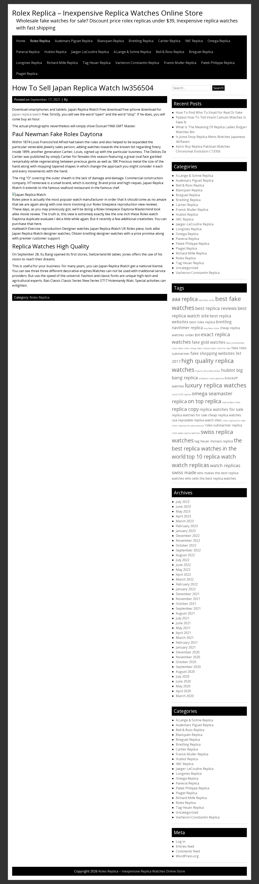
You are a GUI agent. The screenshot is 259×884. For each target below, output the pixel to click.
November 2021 (188, 599)
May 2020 (183, 686)
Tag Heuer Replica (96, 62)
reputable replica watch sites (200, 420)
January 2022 (186, 589)
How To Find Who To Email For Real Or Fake (209, 112)
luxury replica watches (215, 385)
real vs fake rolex (231, 402)
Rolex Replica (40, 41)
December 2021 (188, 594)
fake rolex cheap (187, 348)
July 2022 (182, 560)
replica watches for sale (221, 409)
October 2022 (186, 545)
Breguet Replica (201, 52)
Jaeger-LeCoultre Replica (90, 52)
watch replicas (190, 465)
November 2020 (188, 657)
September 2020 (188, 667)
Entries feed (185, 846)
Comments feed (188, 851)
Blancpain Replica (110, 41)
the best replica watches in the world (207, 448)
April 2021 (183, 633)
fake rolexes (203, 348)
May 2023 (183, 511)
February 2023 (187, 526)
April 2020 (183, 691)
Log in (180, 841)
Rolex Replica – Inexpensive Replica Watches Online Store (107, 13)
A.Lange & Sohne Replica (132, 52)
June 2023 (183, 506)
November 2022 (188, 540)
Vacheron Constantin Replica (137, 62)
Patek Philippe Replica (218, 62)
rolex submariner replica (223, 425)
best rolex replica (202, 322)
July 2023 (182, 501)
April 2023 (183, 516)
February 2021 (187, 642)
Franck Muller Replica (180, 62)
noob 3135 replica (181, 394)
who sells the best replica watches (210, 478)
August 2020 (185, 671)
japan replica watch (26, 114)
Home (20, 41)
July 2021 (182, 618)
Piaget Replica (26, 73)
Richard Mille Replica (62, 62)
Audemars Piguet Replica (73, 41)
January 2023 (186, 531)
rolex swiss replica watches (186, 433)
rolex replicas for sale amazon (188, 425)
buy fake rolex (211, 328)
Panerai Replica (27, 52)
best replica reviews (216, 308)
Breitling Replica (141, 41)
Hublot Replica (55, 52)
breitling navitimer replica (201, 324)
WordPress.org (187, 856)
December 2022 (188, 535)
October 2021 (186, 603)
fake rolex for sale (221, 348)
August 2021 (185, 613)
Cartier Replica (169, 41)
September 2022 (188, 550)
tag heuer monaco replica (213, 441)
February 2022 (187, 584)
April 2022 (183, 574)
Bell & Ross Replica (170, 52)
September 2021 (188, 608)
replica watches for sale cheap (194, 415)
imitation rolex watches (211, 378)
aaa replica (185, 299)
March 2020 (185, 696)
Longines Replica (29, 62)
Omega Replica (219, 41)
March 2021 (185, 637)
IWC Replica (194, 41)
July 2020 (182, 676)
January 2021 (186, 647)
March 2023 (185, 521)
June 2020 (183, 681)
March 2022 (185, 579)
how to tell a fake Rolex (207, 371)
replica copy (185, 409)
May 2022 (183, 569)
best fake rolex (206, 300)
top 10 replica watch (211, 456)
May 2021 (183, 628)
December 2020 (188, 652)
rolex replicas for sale (233, 420)
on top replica (204, 401)
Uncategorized (187, 268)
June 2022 (183, 565)
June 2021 (183, 623)
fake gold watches (208, 342)
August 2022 (185, 555)
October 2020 (186, 662)
